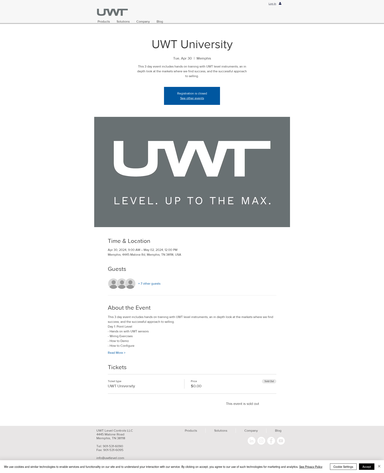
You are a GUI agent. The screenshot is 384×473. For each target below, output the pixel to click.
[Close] (379, 466)
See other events (192, 98)
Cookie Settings (343, 467)
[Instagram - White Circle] (261, 441)
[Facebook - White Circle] (271, 441)
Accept (366, 467)
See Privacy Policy (310, 467)
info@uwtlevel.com (110, 458)
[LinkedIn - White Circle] (251, 441)
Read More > (116, 352)
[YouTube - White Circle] (281, 441)
